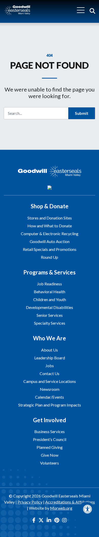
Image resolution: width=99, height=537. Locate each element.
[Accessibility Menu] (87, 509)
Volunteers (49, 462)
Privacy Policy (30, 501)
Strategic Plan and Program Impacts (49, 404)
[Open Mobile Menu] (81, 10)
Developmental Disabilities (49, 307)
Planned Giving (50, 447)
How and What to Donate (49, 225)
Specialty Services (49, 323)
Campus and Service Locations (49, 381)
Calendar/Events (49, 397)
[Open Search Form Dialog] (92, 10)
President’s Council (49, 439)
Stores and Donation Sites (49, 217)
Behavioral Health (49, 291)
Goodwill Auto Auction (50, 241)
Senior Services (50, 315)
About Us (49, 349)
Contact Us (49, 373)
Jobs (49, 365)
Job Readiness (49, 283)
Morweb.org (61, 508)
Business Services (49, 431)
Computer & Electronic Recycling (49, 233)
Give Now (49, 455)
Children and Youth (49, 299)
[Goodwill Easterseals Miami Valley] (17, 10)
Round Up (49, 257)
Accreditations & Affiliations (70, 501)
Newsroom (49, 389)
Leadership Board (49, 357)
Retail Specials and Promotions (49, 249)
